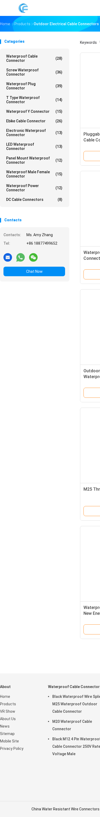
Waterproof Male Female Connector (34, 174)
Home (5, 696)
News (5, 726)
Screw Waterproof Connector (34, 72)
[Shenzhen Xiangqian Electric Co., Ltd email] (7, 257)
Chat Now (34, 271)
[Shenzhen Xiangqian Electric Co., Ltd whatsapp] (20, 257)
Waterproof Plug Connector (34, 86)
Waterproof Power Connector (34, 188)
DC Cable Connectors (34, 199)
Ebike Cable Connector (34, 121)
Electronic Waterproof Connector (34, 132)
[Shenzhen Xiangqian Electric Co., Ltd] (23, 8)
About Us (8, 719)
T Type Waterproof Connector (34, 100)
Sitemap (7, 734)
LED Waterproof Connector (34, 146)
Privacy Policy (11, 748)
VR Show (7, 711)
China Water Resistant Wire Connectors (65, 809)
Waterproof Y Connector (34, 111)
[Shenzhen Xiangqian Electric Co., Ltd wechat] (33, 257)
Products (8, 704)
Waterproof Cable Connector (34, 58)
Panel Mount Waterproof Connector (34, 160)
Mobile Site (9, 741)
